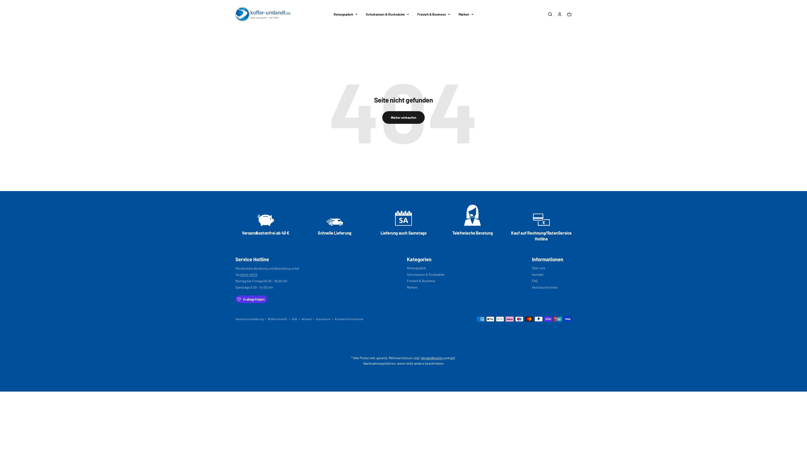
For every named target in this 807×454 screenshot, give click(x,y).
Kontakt (538, 274)
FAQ (535, 281)
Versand (306, 319)
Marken (464, 14)
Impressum (323, 319)
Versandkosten (432, 358)
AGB (294, 319)
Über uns (538, 268)
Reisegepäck (343, 14)
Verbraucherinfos (545, 287)
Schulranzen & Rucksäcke (385, 14)
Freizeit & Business (431, 14)
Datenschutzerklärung (249, 319)
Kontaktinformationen (349, 319)
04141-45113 (248, 275)
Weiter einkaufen (403, 117)
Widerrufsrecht (277, 319)
